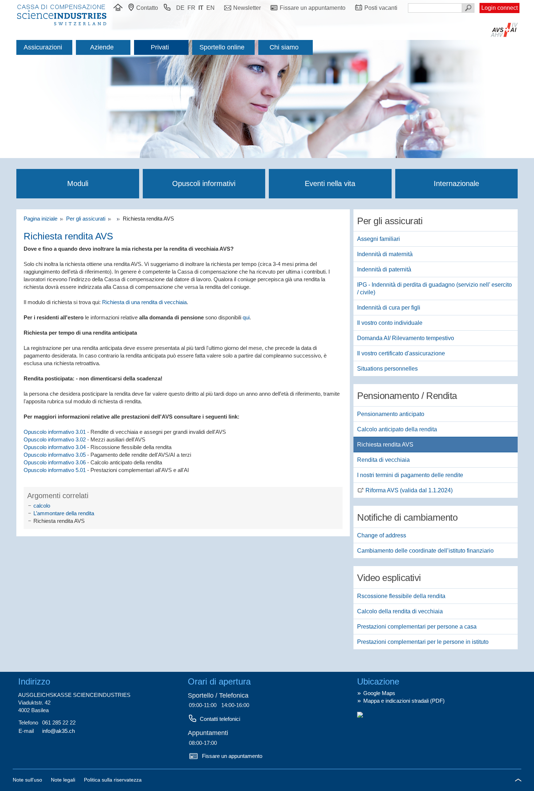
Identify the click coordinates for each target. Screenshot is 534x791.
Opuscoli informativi (203, 183)
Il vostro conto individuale (389, 323)
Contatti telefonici (220, 719)
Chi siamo (284, 47)
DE (180, 8)
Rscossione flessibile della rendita (401, 596)
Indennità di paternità (384, 269)
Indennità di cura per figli (388, 307)
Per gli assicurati (86, 218)
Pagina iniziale (42, 218)
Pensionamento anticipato (390, 414)
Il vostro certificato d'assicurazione (401, 353)
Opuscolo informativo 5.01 (55, 470)
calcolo (41, 506)
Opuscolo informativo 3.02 (55, 439)
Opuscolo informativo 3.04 (55, 447)
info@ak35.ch (58, 731)
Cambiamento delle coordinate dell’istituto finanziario (425, 551)
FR (191, 8)
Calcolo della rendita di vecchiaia (400, 611)
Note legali (64, 780)
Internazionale (456, 183)
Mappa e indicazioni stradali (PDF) (404, 701)
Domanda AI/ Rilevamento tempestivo (405, 338)
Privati (160, 47)
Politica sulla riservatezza (113, 780)
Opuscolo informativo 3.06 (55, 462)
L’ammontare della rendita (63, 513)
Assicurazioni (43, 47)
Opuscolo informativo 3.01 (55, 432)
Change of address (381, 535)
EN (210, 8)
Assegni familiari (378, 239)
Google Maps (379, 693)
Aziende (102, 47)
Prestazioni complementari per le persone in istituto (423, 642)
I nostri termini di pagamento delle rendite (410, 475)
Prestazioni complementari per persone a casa (417, 626)
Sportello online (221, 47)
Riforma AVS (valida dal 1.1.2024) (409, 490)
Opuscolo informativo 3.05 (55, 455)
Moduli (77, 183)
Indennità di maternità (385, 254)
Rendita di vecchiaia (383, 460)
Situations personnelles (387, 369)
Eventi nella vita (330, 183)
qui (246, 317)
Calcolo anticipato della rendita (397, 429)
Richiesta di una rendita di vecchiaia (144, 302)
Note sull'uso (28, 780)
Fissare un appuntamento (232, 756)
